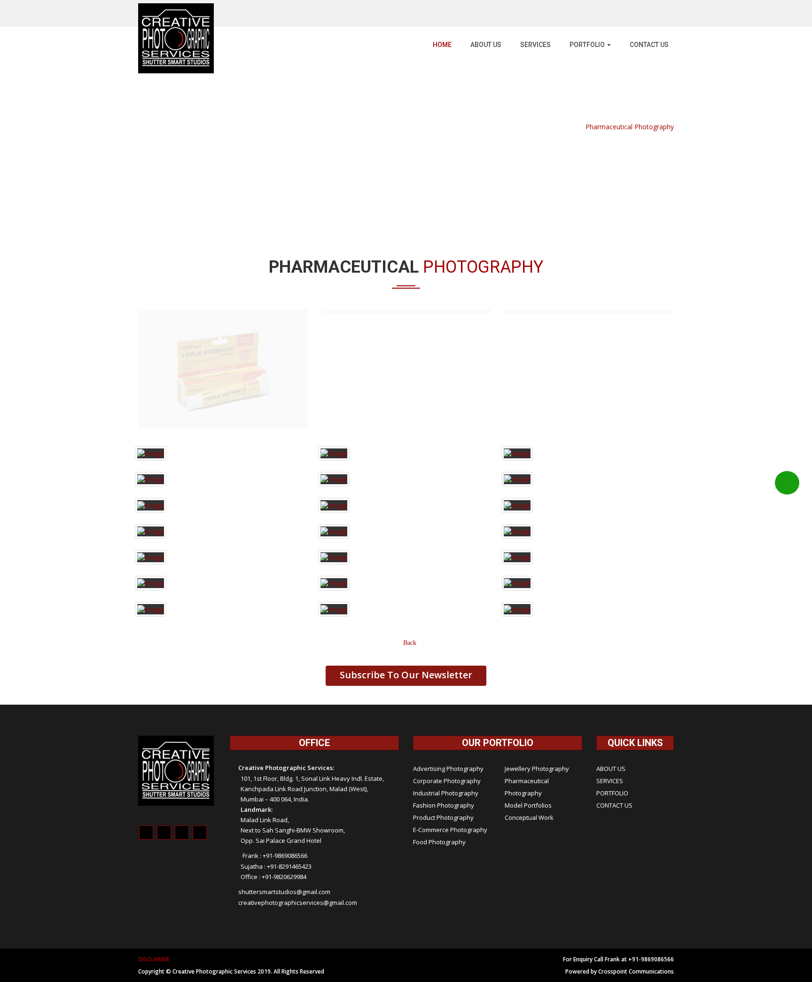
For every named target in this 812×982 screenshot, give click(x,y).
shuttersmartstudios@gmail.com (284, 776)
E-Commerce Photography (450, 714)
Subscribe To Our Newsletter (406, 559)
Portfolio (588, 44)
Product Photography (443, 702)
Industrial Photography (445, 678)
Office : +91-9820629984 (273, 761)
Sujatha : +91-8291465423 (276, 751)
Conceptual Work (529, 702)
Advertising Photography (448, 653)
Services (535, 44)
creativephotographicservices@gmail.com (297, 787)
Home (442, 44)
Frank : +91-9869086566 (272, 740)
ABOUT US (485, 44)
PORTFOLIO (612, 678)
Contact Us (649, 44)
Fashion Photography (443, 690)
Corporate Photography (447, 665)
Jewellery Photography (537, 653)
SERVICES (609, 665)
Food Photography (439, 727)
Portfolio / (567, 126)
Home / (539, 126)
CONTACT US (614, 690)
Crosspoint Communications (636, 856)
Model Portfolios (528, 690)
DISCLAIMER (153, 844)
